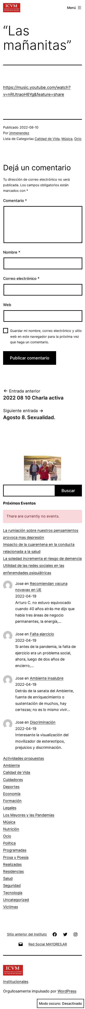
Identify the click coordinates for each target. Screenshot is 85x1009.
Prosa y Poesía (15, 857)
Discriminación (42, 722)
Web (7, 305)
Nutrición (11, 829)
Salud (8, 878)
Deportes (11, 787)
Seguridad (12, 885)
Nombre (11, 252)
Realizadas (12, 864)
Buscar (68, 490)
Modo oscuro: (50, 1003)
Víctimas (10, 907)
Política (9, 843)
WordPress (67, 991)
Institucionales (15, 981)
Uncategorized (16, 900)
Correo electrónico (21, 278)
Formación (12, 801)
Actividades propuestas (23, 758)
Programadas (14, 850)
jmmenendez (19, 133)
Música (66, 139)
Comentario (15, 200)
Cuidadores (13, 780)
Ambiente (11, 765)
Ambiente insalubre (46, 678)
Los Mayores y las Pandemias (28, 815)
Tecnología (12, 893)
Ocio (77, 139)
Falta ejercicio (42, 634)
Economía (11, 794)
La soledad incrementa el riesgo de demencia (42, 558)
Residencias (13, 871)
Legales (9, 808)
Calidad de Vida (47, 139)
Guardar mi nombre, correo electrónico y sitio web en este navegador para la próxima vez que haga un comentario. (46, 336)
